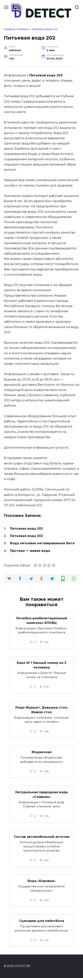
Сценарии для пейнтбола (41, 921)
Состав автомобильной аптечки (41, 837)
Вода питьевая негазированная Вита (42, 543)
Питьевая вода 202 (26, 528)
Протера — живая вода (30, 551)
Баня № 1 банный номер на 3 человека (41, 665)
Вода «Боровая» (42, 881)
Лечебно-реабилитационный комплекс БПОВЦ (41, 620)
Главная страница (16, 29)
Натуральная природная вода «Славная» (41, 794)
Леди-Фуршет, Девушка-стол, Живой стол (41, 709)
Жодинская (41, 752)
